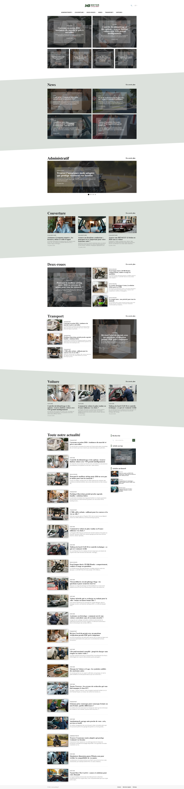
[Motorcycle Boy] (92, 5)
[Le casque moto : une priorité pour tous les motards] (100, 301)
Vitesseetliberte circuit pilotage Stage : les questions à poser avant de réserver (85, 582)
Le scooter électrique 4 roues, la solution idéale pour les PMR (121, 286)
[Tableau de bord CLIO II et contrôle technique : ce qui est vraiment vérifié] (123, 393)
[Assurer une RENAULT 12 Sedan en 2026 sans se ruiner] (123, 224)
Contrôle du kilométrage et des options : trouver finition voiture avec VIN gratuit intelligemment (114, 30)
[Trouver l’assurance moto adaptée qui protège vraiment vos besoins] (57, 740)
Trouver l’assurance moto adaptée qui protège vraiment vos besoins (75, 174)
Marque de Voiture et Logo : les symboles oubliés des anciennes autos (88, 670)
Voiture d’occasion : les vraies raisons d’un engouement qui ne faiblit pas (110, 124)
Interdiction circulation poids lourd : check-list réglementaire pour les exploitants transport (123, 458)
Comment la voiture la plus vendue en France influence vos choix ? (125, 58)
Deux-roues (58, 54)
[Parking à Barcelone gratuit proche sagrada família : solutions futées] (54, 338)
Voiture (114, 24)
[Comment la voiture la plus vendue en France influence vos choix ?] (92, 393)
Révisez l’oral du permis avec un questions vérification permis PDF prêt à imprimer (114, 337)
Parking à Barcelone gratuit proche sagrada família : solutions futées (80, 58)
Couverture (56, 213)
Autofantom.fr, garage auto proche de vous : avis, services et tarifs (88, 722)
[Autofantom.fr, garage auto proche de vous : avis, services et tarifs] (57, 723)
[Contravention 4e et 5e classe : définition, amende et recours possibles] (114, 489)
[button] (88, 194)
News (51, 84)
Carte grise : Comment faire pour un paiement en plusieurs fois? (65, 98)
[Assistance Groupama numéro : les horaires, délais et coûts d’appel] (61, 224)
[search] (131, 5)
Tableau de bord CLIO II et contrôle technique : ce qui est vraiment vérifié (122, 407)
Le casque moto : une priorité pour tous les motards (122, 300)
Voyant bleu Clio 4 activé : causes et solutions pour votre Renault (88, 773)
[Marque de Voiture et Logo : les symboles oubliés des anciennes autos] (57, 671)
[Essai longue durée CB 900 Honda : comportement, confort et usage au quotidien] (100, 273)
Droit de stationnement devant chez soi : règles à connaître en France (111, 98)
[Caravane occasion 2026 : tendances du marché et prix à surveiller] (54, 325)
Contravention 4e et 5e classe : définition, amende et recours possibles (125, 490)
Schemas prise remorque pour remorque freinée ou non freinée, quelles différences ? (89, 704)
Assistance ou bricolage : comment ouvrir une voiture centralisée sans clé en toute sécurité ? (87, 617)
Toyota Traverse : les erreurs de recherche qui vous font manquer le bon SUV (88, 687)
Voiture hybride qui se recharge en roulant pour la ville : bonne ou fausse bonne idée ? (88, 599)
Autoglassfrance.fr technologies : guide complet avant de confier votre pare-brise (127, 482)
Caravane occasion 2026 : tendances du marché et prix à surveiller (69, 30)
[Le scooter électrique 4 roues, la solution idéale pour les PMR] (100, 287)
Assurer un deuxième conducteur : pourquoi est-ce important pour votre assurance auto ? (92, 239)
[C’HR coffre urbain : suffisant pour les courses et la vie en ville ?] (54, 352)
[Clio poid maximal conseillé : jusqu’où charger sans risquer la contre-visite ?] (57, 653)
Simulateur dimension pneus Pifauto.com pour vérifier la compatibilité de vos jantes (87, 757)
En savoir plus (130, 84)
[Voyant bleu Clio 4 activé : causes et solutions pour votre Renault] (57, 775)
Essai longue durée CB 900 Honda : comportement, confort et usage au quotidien (120, 272)
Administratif (58, 158)
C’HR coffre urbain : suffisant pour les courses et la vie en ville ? (103, 58)
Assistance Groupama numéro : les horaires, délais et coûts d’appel (60, 238)
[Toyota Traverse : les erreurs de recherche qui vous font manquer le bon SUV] (57, 688)
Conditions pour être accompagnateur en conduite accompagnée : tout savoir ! (63, 124)
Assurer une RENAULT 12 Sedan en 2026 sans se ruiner (122, 238)
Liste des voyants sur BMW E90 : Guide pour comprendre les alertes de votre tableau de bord (127, 474)
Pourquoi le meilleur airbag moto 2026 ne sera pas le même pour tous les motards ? (58, 57)
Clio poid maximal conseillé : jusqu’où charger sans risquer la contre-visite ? (89, 652)
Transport (69, 25)
